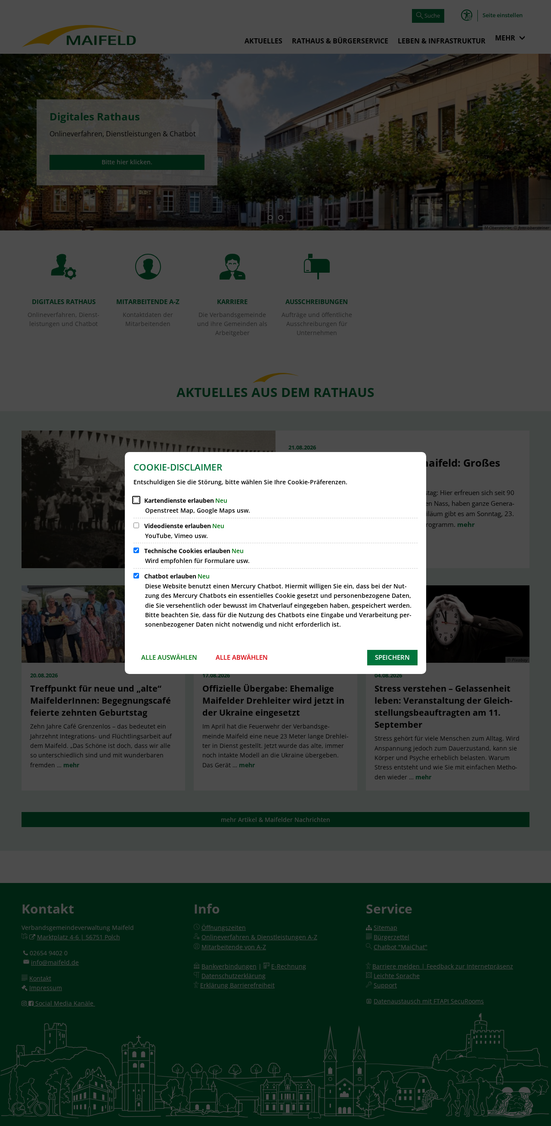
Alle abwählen (242, 657)
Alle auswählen (169, 657)
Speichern (392, 657)
